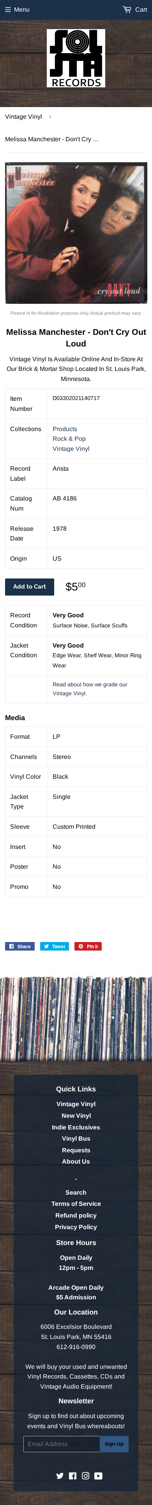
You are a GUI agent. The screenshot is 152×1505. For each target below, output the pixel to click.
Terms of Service (76, 1203)
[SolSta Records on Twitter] (60, 1477)
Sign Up (114, 1444)
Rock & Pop (69, 438)
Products (65, 429)
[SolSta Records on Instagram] (86, 1477)
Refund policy (76, 1215)
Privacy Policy (76, 1227)
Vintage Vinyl (23, 116)
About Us (76, 1161)
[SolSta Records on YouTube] (98, 1477)
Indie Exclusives (76, 1127)
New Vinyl (76, 1115)
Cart (140, 9)
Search (76, 1192)
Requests (76, 1150)
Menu (22, 9)
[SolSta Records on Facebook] (73, 1477)
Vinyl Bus (76, 1138)
